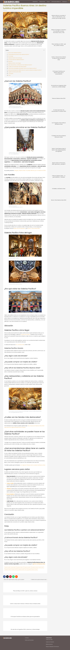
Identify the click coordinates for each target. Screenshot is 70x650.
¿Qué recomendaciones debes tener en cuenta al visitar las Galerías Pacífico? (25, 70)
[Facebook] (4, 576)
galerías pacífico (20, 567)
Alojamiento (35, 1)
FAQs (9, 75)
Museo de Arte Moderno (19, 228)
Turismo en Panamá (50, 642)
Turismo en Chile (49, 639)
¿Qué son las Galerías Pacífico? (14, 52)
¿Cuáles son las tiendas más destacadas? (17, 66)
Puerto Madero (10, 494)
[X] (7, 576)
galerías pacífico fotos (23, 569)
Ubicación (10, 61)
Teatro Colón (10, 483)
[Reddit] (16, 576)
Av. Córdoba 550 (20, 344)
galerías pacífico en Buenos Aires (11, 569)
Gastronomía (42, 1)
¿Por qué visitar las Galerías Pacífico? (16, 59)
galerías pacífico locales (32, 569)
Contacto (27, 637)
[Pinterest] (10, 576)
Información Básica (56, 1)
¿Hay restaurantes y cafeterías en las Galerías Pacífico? (20, 65)
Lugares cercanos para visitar (14, 71)
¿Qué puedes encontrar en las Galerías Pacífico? (18, 54)
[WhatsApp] (13, 576)
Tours (48, 1)
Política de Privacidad (29, 640)
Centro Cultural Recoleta (34, 228)
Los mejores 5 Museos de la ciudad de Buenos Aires (32, 465)
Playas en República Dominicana (52, 646)
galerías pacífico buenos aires (37, 567)
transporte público (25, 334)
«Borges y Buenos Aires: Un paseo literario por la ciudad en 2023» (30, 170)
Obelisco (9, 488)
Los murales (10, 56)
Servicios (64, 1)
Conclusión (10, 73)
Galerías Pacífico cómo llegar (14, 63)
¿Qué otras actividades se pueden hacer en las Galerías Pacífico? (22, 68)
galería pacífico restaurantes (10, 567)
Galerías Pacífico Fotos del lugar (15, 58)
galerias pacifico (28, 567)
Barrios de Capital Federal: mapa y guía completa (14, 579)
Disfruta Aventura (49, 644)
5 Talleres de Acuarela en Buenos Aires (38, 579)
